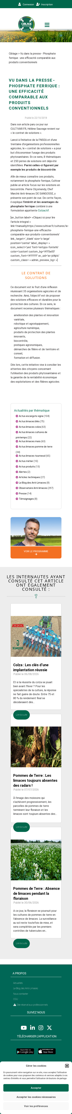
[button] (67, 1065)
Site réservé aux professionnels (32, 1004)
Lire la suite (21, 714)
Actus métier (26, 461)
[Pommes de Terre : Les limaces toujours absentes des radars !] (36, 740)
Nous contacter (20, 993)
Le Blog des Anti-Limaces (32, 482)
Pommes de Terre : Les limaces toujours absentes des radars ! (35, 780)
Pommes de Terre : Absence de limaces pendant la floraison (36, 893)
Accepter (36, 1087)
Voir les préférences (36, 1106)
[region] (36, 35)
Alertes (23, 472)
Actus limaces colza (30, 427)
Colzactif (43, 210)
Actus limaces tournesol (32, 455)
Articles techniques (29, 477)
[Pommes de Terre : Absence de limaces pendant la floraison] (36, 853)
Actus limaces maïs (30, 441)
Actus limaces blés (29, 421)
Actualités (18, 983)
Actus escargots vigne (31, 416)
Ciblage (13, 53)
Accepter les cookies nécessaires (36, 1097)
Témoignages (26, 498)
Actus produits (27, 466)
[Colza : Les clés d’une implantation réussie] (36, 629)
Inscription (47, 4)
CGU (15, 999)
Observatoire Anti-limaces (33, 488)
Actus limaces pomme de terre (35, 446)
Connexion (28, 4)
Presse (23, 493)
